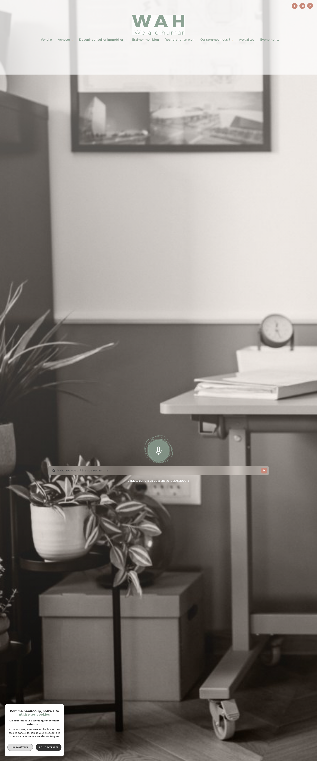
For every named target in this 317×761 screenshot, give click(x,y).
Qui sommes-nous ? (215, 39)
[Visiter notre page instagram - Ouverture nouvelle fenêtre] (302, 6)
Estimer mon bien (145, 39)
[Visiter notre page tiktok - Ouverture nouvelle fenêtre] (310, 6)
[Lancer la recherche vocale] (158, 449)
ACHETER (64, 39)
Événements (269, 39)
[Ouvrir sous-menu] (73, 40)
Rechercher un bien (179, 39)
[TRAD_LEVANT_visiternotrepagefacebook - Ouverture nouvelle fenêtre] (295, 6)
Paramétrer (20, 747)
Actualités (246, 39)
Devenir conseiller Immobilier (101, 39)
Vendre (46, 39)
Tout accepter (48, 747)
